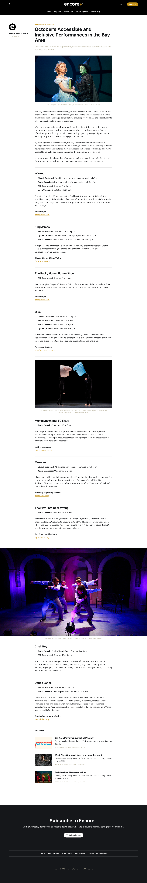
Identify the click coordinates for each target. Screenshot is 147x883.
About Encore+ (53, 853)
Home (49, 11)
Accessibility (95, 11)
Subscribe (132, 4)
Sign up (42, 853)
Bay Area (57, 11)
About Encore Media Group (98, 853)
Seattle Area (68, 11)
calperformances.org (44, 450)
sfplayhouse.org (42, 537)
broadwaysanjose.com (45, 350)
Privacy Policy (67, 853)
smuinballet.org (42, 719)
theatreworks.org (42, 261)
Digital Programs (82, 11)
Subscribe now (75, 835)
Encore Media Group (18, 33)
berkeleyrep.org (42, 495)
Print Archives (80, 853)
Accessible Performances (44, 24)
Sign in (122, 4)
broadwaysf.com (42, 214)
